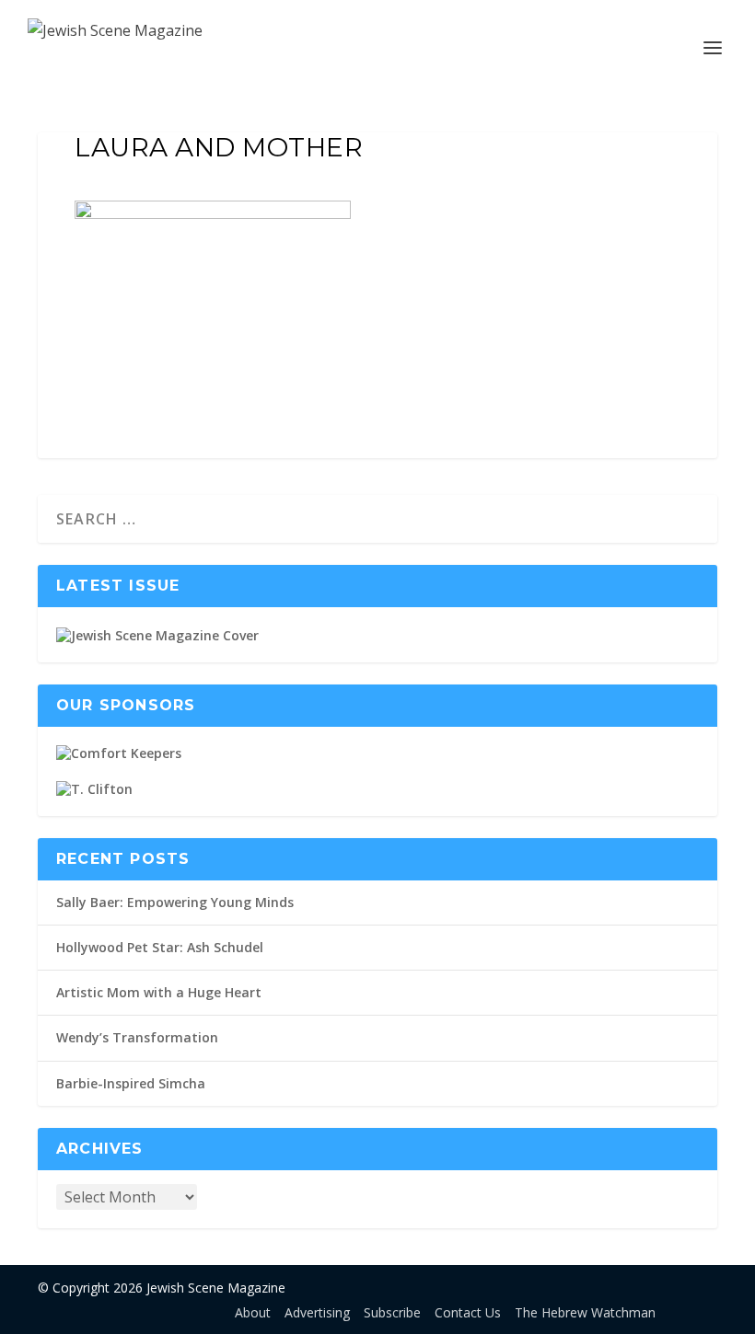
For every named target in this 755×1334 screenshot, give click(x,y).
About (253, 1312)
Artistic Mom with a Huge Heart (158, 992)
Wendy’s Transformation (137, 1037)
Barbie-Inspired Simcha (130, 1083)
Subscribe (392, 1312)
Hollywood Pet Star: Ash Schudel (159, 947)
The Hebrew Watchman (585, 1312)
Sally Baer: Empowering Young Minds (175, 902)
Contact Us (468, 1312)
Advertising (317, 1312)
